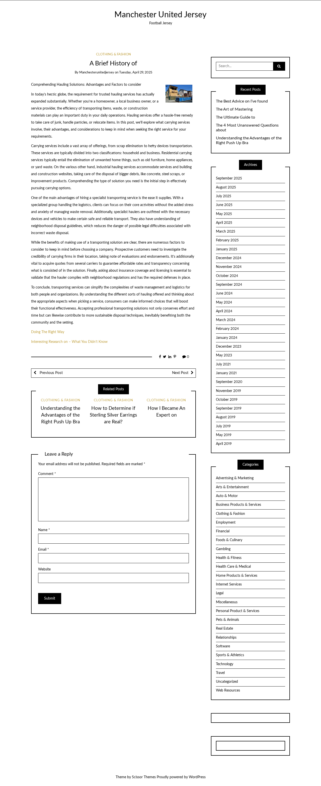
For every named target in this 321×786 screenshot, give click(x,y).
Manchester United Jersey (160, 15)
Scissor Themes (144, 777)
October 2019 (226, 400)
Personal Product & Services (237, 611)
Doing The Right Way (47, 332)
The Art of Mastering (234, 109)
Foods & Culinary (229, 540)
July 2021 (223, 364)
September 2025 (229, 178)
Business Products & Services (238, 505)
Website (44, 569)
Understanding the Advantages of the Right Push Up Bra (60, 415)
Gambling (223, 549)
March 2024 (225, 320)
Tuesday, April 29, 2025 (135, 72)
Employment (225, 522)
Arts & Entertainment (232, 487)
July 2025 (223, 196)
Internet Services (229, 584)
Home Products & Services (236, 575)
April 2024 (224, 311)
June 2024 (224, 293)
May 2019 (223, 435)
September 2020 (229, 382)
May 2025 (224, 214)
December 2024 (228, 258)
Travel (220, 673)
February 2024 (227, 329)
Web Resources (228, 690)
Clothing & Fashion (113, 54)
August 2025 (226, 187)
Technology (224, 664)
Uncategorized (227, 681)
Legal (219, 593)
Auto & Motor (227, 496)
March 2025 (225, 231)
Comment (47, 474)
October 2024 (227, 276)
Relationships (226, 637)
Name (44, 530)
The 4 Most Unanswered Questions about (247, 127)
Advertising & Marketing (235, 478)
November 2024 (229, 267)
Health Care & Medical (233, 566)
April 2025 (224, 223)
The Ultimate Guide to (235, 117)
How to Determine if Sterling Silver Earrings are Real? (113, 415)
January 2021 (226, 373)
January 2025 (226, 249)
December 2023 (228, 346)
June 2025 (224, 205)
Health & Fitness (229, 558)
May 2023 (224, 355)
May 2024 (224, 302)
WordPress (197, 777)
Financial (222, 531)
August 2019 (225, 417)
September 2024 (229, 284)
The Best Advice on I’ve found (242, 101)
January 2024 (226, 338)
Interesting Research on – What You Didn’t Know (69, 342)
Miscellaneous (226, 602)
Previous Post (51, 373)
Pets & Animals (227, 620)
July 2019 (223, 426)
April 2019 (224, 444)
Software (223, 646)
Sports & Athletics (230, 655)
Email (43, 549)
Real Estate (224, 628)
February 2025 (227, 240)
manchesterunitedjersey (96, 72)
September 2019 (229, 408)
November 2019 (228, 391)
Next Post (180, 373)
